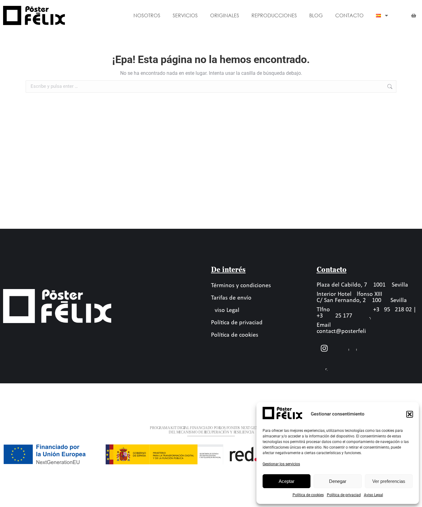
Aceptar (286, 481)
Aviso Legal (373, 495)
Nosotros (146, 15)
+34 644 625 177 (334, 316)
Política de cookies (308, 495)
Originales (224, 15)
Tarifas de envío (231, 298)
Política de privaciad (344, 495)
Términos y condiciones (241, 286)
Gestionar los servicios (281, 464)
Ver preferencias (388, 481)
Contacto (349, 15)
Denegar (337, 481)
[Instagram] (324, 348)
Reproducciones (274, 15)
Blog (316, 15)
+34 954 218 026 (392, 310)
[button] (410, 414)
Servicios (185, 15)
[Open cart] (413, 15)
